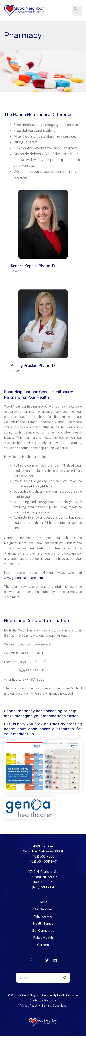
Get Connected (43, 931)
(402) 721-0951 (43, 882)
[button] (77, 11)
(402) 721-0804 (43, 887)
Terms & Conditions (54, 1005)
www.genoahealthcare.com (23, 578)
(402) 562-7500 (43, 856)
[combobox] (38, 978)
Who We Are (43, 916)
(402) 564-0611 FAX (43, 861)
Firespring (49, 1000)
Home (43, 902)
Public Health (43, 938)
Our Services (43, 909)
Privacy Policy (28, 1005)
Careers (43, 945)
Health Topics (43, 923)
